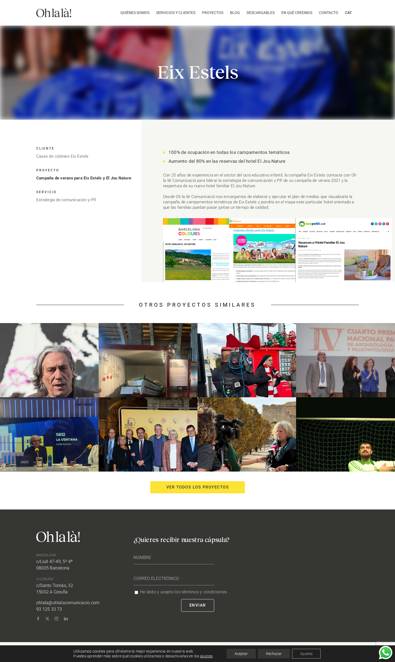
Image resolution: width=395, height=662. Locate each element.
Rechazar (274, 654)
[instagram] (56, 619)
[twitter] (47, 619)
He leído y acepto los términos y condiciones (183, 591)
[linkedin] (66, 619)
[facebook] (38, 619)
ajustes (206, 656)
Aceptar (241, 654)
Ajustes (306, 654)
